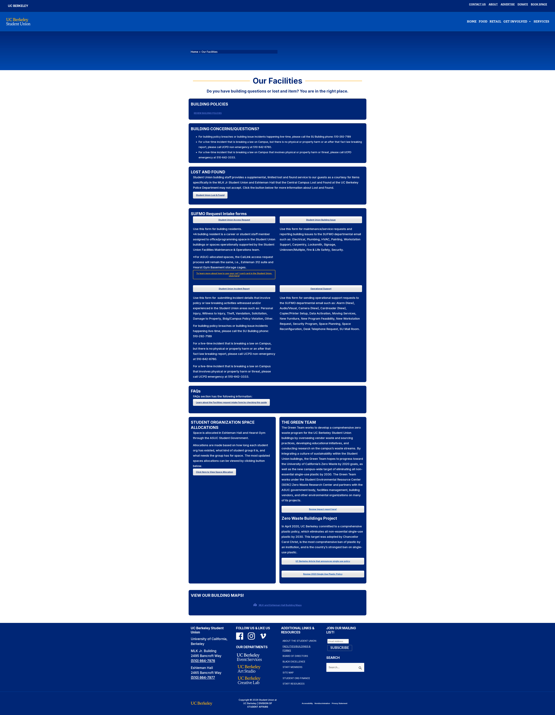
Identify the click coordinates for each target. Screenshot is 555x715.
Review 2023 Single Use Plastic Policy (322, 574)
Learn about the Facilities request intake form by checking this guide (231, 402)
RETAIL (495, 21)
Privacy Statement (339, 703)
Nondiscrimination (322, 703)
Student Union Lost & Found (210, 195)
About (493, 4)
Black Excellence (294, 661)
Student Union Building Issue (321, 220)
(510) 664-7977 (203, 677)
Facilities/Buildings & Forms (296, 648)
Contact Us (477, 4)
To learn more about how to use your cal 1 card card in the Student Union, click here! (234, 274)
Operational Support (320, 288)
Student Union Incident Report (234, 288)
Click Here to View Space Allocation (214, 472)
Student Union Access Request (234, 220)
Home (472, 21)
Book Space (539, 4)
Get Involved (515, 21)
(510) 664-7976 (203, 661)
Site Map (288, 672)
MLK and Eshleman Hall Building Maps (280, 605)
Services (541, 21)
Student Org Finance (296, 678)
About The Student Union (299, 641)
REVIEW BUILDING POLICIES (208, 113)
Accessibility (307, 703)
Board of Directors (295, 656)
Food (483, 21)
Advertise (508, 4)
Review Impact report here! (323, 509)
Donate (523, 4)
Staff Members (292, 667)
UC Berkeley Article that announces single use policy (323, 561)
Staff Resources (294, 683)
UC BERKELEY (18, 6)
